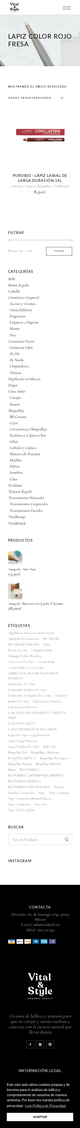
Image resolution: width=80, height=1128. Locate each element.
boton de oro (18, 650)
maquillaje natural (48, 764)
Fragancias (17, 316)
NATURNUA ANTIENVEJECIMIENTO (36, 775)
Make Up (49, 746)
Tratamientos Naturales (26, 497)
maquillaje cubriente (45, 752)
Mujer (12, 770)
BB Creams (17, 416)
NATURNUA (29, 770)
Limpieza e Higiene (23, 322)
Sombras (16, 472)
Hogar (13, 385)
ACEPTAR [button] (40, 1117)
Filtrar (59, 251)
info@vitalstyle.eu (46, 924)
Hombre (61, 695)
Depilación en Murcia (24, 378)
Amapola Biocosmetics (23, 639)
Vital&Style (61, 186)
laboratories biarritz (47, 701)
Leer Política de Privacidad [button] (45, 1106)
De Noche (16, 359)
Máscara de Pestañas (24, 453)
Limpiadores (18, 366)
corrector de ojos (21, 662)
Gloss (13, 441)
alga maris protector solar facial (31, 633)
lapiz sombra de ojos (23, 746)
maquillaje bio (17, 752)
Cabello (14, 291)
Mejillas (15, 460)
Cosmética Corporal (23, 297)
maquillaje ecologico (54, 758)
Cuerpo (15, 397)
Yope (41, 793)
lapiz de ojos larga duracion (28, 735)
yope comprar (59, 793)
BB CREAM (51, 639)
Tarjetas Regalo (20, 491)
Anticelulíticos (20, 309)
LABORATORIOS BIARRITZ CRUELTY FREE (37, 715)
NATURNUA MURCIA (24, 781)
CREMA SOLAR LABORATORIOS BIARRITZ (33, 675)
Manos (14, 328)
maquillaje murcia (20, 764)
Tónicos (15, 372)
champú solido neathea (24, 656)
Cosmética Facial (21, 341)
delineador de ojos (21, 684)
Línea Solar (16, 391)
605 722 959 (46, 930)
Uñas (13, 479)
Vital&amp (16, 516)
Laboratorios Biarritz (22, 707)
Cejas (13, 423)
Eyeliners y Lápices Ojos (27, 435)
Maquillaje (44, 186)
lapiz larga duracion (22, 741)
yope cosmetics (19, 804)
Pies (12, 335)
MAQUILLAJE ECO (22, 758)
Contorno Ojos (20, 347)
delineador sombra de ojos (27, 690)
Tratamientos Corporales (28, 503)
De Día (14, 353)
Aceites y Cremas (22, 303)
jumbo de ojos (18, 701)
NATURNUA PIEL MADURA (29, 787)
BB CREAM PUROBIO (24, 644)
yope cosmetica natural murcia (29, 798)
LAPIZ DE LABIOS (21, 723)
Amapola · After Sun (21, 569)
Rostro (14, 404)
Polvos (14, 466)
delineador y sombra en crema (29, 695)
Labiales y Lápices (23, 186)
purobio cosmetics (21, 793)
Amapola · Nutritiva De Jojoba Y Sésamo (35, 604)
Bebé (11, 278)
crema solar (46, 662)
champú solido (42, 650)
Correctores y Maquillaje (28, 429)
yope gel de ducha (21, 810)
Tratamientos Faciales (25, 510)
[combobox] (35, 97)
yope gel (40, 804)
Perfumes (15, 485)
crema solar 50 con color (26, 667)
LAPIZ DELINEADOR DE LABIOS (32, 729)
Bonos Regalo (18, 285)
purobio (59, 787)
